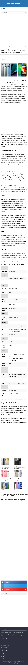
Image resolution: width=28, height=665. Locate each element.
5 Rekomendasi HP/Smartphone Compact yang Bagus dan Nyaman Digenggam (6, 491)
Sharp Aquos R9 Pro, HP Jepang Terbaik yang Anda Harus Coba (19, 467)
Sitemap (5, 647)
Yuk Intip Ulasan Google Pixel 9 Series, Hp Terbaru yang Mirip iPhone (7, 479)
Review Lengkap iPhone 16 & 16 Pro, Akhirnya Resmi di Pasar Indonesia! (20, 490)
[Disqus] (14, 521)
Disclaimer (5, 643)
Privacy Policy (6, 645)
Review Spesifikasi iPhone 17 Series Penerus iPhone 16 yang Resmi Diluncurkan (20, 479)
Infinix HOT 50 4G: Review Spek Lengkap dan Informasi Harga (7, 467)
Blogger (17, 663)
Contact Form (6, 642)
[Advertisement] (14, 29)
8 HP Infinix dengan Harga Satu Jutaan (16, 399)
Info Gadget (9, 59)
